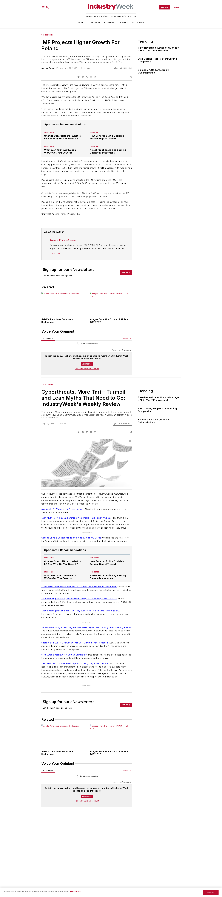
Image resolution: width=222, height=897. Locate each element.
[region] (86, 344)
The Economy (47, 35)
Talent (81, 23)
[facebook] (78, 76)
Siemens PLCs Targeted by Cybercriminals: (62, 509)
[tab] (48, 338)
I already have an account (87, 369)
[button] (43, 7)
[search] (47, 7)
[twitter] (87, 76)
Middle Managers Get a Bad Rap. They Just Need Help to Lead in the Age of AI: (81, 610)
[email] (95, 76)
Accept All (210, 892)
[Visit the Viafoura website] (126, 350)
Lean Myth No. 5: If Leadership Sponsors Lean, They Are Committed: (75, 663)
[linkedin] (83, 76)
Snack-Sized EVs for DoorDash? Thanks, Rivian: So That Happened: (74, 643)
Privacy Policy (75, 891)
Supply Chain (138, 23)
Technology (94, 23)
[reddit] (91, 76)
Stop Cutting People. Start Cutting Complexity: (64, 655)
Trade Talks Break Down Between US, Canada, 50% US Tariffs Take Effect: (79, 586)
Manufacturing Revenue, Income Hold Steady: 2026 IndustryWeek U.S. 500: (79, 598)
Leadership (123, 23)
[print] (131, 76)
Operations (109, 23)
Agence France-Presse (52, 68)
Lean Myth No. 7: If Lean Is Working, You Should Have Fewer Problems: (76, 518)
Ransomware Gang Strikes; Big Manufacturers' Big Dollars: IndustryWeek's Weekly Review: (86, 627)
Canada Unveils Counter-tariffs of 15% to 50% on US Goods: (71, 538)
